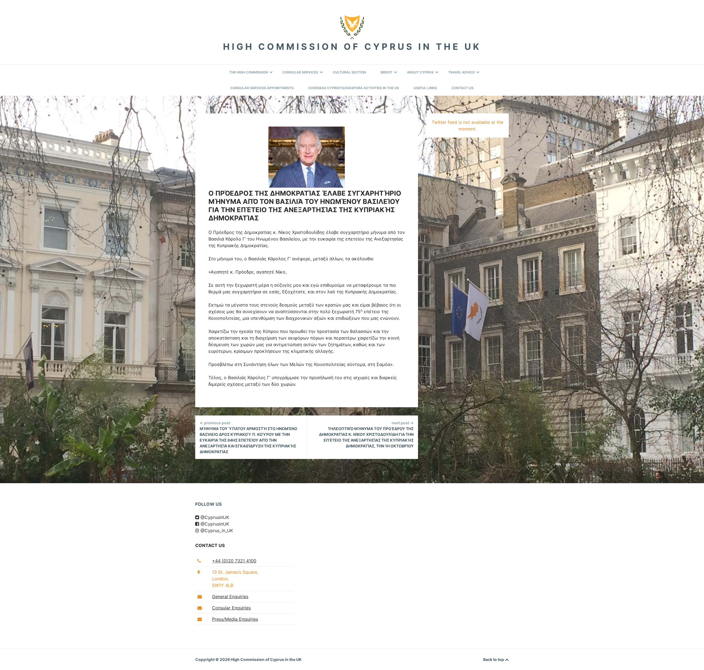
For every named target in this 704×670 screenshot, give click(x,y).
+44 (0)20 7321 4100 (234, 561)
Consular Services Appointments (262, 88)
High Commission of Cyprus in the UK (352, 46)
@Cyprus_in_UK (216, 530)
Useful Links (425, 88)
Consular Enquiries (231, 608)
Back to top (494, 659)
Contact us (210, 545)
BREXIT (386, 72)
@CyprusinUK (214, 517)
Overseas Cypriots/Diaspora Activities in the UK (353, 88)
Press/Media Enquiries (235, 619)
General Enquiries (230, 596)
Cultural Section (349, 72)
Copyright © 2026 (213, 659)
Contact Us (463, 88)
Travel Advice (461, 72)
